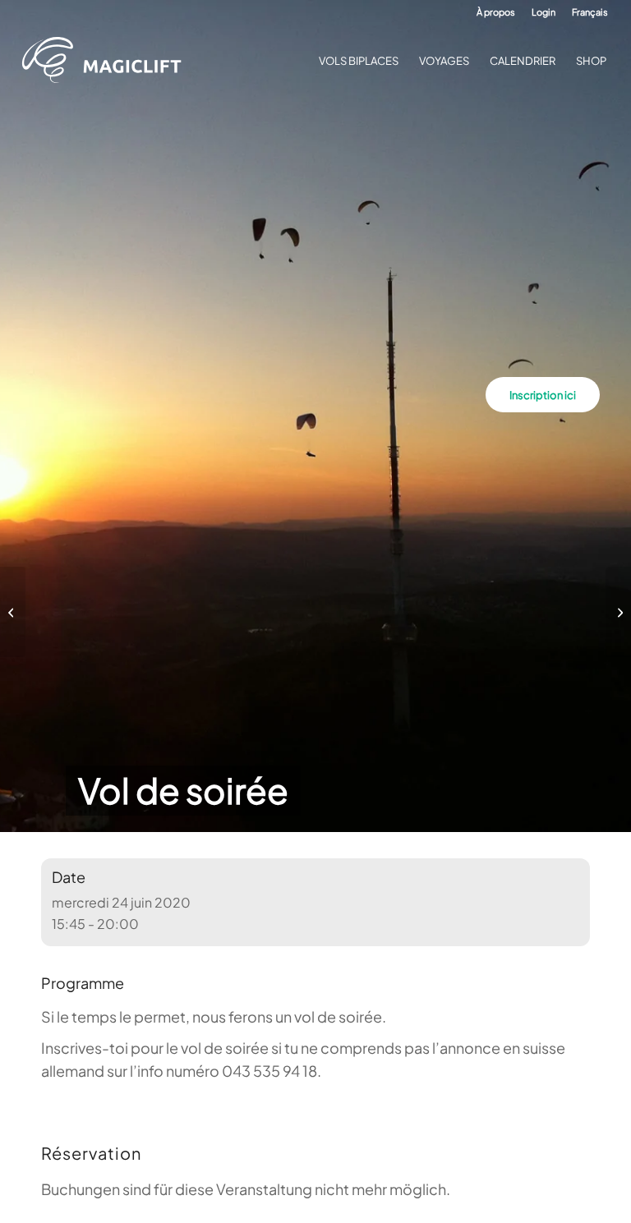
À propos (496, 12)
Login (543, 12)
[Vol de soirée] (12, 612)
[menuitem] (495, 12)
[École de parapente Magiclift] (106, 61)
